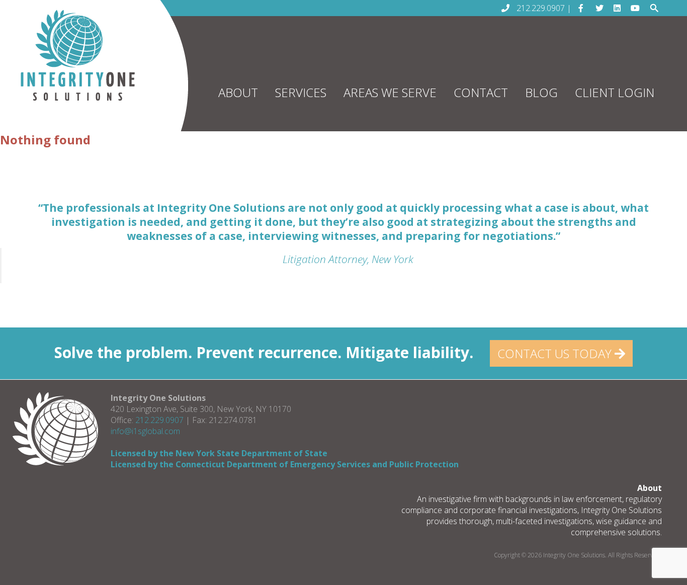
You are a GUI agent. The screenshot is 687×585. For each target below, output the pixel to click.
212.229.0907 (159, 420)
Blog (541, 92)
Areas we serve (390, 92)
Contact (481, 92)
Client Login (614, 92)
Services (300, 92)
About (238, 92)
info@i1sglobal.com (145, 431)
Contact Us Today (556, 353)
